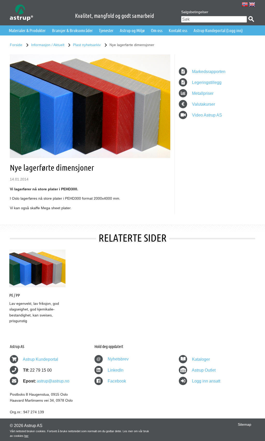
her (26, 435)
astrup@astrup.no (53, 381)
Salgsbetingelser (194, 12)
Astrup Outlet (204, 370)
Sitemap (244, 424)
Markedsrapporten (208, 71)
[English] (252, 4)
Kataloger (201, 359)
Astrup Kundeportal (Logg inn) (218, 30)
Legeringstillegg (206, 82)
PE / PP (14, 295)
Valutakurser (203, 104)
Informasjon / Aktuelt (47, 45)
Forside (16, 45)
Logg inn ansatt (206, 381)
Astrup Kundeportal (40, 359)
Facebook (116, 381)
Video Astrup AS (206, 115)
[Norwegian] (245, 4)
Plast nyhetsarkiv (87, 45)
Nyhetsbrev (112, 359)
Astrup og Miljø (132, 30)
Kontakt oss (178, 30)
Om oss (157, 30)
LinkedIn (115, 370)
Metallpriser (202, 93)
